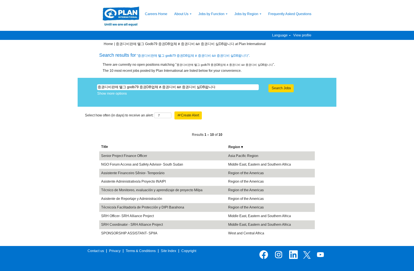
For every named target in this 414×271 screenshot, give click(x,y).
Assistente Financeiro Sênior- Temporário (133, 173)
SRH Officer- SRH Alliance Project (127, 216)
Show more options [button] (112, 93)
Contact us (96, 251)
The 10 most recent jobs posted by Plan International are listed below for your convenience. (172, 70)
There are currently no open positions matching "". (189, 64)
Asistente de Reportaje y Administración (131, 199)
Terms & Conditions (141, 251)
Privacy (115, 251)
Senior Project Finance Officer (124, 156)
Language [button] (280, 35)
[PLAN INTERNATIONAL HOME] (121, 16)
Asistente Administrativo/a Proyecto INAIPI (133, 181)
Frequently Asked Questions (289, 14)
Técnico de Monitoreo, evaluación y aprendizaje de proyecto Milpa (151, 190)
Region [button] (234, 147)
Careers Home (156, 14)
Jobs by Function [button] (211, 14)
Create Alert (189, 115)
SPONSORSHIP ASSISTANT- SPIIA (129, 233)
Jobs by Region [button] (246, 14)
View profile (302, 35)
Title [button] (104, 147)
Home (108, 44)
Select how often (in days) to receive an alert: (119, 115)
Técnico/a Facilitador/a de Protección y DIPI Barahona (142, 207)
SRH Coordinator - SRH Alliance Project (132, 224)
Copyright (188, 251)
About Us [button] (181, 14)
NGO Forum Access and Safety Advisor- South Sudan (142, 164)
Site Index (168, 251)
